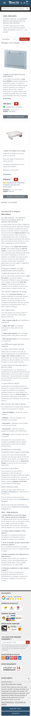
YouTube (11, 658)
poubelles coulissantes (8, 492)
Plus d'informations (7, 702)
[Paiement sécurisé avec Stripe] (11, 619)
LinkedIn (19, 658)
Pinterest (15, 658)
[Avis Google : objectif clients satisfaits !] (11, 598)
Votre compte (6, 678)
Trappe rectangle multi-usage (14, 151)
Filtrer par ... (25, 39)
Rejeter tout (15, 709)
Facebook (7, 658)
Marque (5, 111)
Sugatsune (11, 191)
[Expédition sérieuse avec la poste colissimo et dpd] (11, 608)
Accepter (15, 713)
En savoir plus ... (7, 98)
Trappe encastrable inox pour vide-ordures (14, 75)
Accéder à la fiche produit (15, 117)
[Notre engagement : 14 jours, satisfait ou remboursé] (11, 669)
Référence (6, 110)
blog (3, 658)
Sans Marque (12, 111)
